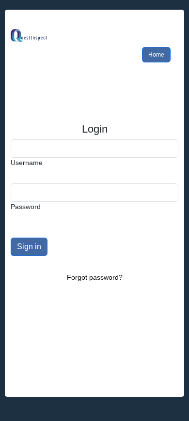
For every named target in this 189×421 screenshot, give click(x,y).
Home (156, 54)
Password (26, 206)
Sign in (29, 246)
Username (27, 162)
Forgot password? (95, 277)
